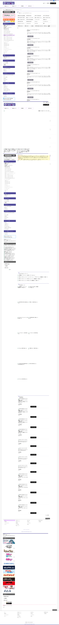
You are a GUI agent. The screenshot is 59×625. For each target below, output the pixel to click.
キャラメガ (8, 3)
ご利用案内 (39, 521)
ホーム (5, 520)
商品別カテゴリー (18, 521)
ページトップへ (48, 518)
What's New (28, 520)
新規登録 (6, 521)
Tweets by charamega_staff (7, 99)
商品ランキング (17, 525)
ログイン (6, 524)
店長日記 (28, 521)
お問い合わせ (6, 267)
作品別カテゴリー (18, 520)
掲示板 (28, 524)
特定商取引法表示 (40, 520)
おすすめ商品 (17, 524)
